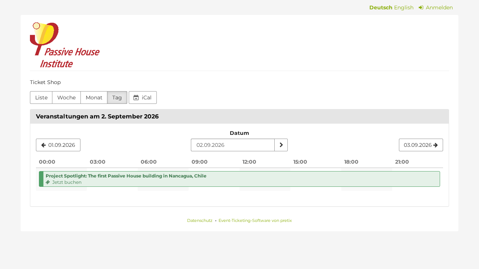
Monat (94, 97)
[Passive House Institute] (65, 44)
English (404, 7)
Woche (66, 97)
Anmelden (438, 7)
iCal (146, 97)
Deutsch (381, 7)
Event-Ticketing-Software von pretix (255, 220)
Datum (239, 133)
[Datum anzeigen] (281, 145)
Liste (41, 97)
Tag (117, 97)
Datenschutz (200, 220)
